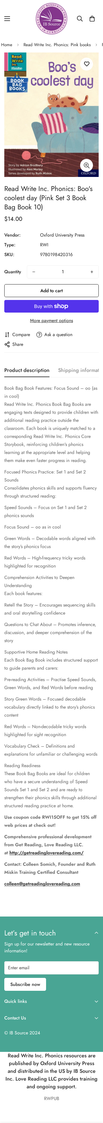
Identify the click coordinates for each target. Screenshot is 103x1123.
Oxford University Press (62, 235)
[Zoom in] (86, 165)
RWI (44, 244)
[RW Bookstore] (51, 18)
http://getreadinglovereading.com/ (46, 852)
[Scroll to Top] (92, 1092)
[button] (92, 18)
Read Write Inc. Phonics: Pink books (57, 45)
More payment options (51, 320)
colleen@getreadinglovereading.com (42, 883)
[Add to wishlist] (86, 64)
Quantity (12, 271)
